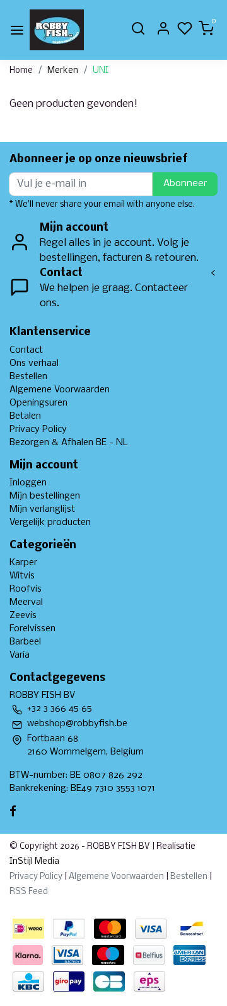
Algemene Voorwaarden (59, 390)
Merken (62, 70)
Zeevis (23, 616)
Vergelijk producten (50, 522)
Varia (19, 655)
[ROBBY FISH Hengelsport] (57, 29)
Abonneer (185, 184)
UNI (100, 70)
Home (21, 70)
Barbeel (25, 642)
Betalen (25, 416)
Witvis (22, 576)
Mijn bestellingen (44, 496)
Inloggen (28, 483)
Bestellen (28, 377)
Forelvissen (32, 629)
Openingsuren (38, 403)
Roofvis (25, 589)
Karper (23, 563)
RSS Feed (28, 892)
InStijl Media (34, 861)
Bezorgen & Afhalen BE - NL (68, 443)
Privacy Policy (38, 429)
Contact (26, 350)
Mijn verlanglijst (42, 509)
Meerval (26, 602)
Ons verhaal (34, 363)
